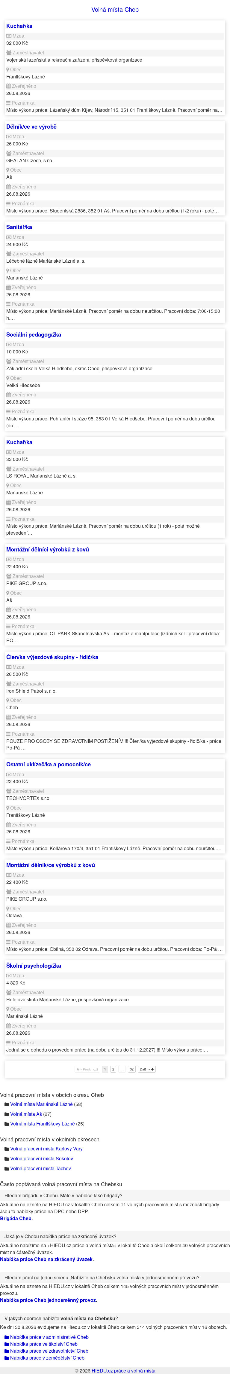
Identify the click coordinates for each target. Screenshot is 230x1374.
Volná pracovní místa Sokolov (41, 1158)
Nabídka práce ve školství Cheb (43, 1343)
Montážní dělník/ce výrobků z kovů (50, 865)
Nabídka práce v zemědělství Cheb (46, 1357)
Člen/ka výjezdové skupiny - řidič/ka (52, 657)
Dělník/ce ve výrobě (31, 126)
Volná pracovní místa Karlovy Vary (46, 1148)
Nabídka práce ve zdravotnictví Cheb (48, 1350)
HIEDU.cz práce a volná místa (123, 1370)
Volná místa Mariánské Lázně (41, 1104)
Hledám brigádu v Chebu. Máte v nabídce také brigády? (63, 1195)
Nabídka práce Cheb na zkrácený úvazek (46, 1259)
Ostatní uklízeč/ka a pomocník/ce (48, 764)
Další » (145, 1069)
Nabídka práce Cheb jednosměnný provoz (48, 1299)
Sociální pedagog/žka (33, 334)
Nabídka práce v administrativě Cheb (49, 1336)
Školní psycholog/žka (33, 965)
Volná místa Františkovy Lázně (42, 1123)
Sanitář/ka (19, 227)
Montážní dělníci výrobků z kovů (47, 549)
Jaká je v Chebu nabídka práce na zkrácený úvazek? (60, 1236)
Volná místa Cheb (115, 9)
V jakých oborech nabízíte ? (61, 1318)
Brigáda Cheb (15, 1218)
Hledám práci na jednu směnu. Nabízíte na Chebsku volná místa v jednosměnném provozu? (101, 1277)
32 (132, 1069)
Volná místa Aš (26, 1113)
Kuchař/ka (19, 26)
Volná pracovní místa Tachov (40, 1168)
